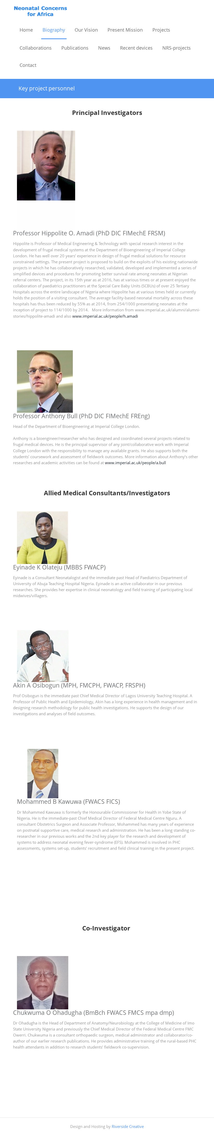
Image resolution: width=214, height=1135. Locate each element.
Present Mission (125, 30)
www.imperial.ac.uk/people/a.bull (135, 462)
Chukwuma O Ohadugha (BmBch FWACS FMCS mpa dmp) (93, 1012)
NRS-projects (176, 48)
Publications (74, 48)
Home (26, 30)
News (104, 48)
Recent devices (136, 48)
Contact (28, 65)
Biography (54, 30)
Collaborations (36, 48)
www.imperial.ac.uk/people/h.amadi (105, 316)
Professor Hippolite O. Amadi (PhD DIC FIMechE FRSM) (89, 233)
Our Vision (86, 30)
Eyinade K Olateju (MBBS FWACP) (59, 567)
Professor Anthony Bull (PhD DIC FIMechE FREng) (81, 416)
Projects (161, 30)
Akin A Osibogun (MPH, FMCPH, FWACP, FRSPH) (79, 685)
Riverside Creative (128, 1126)
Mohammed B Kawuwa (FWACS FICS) (68, 801)
